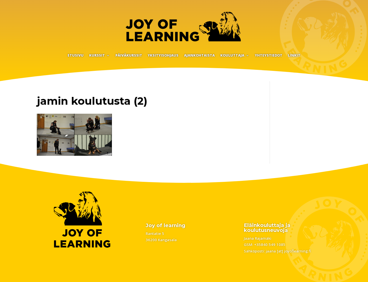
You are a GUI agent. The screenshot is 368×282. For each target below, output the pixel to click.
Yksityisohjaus (163, 56)
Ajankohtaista (199, 56)
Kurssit (97, 56)
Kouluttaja (232, 56)
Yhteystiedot (268, 56)
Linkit (294, 56)
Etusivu (76, 56)
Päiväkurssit (128, 56)
